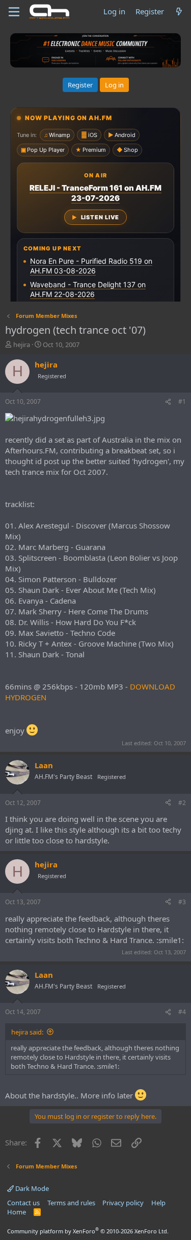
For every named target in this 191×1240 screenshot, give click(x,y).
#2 (182, 802)
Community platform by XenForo (88, 1231)
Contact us (23, 1202)
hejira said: (27, 1032)
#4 (182, 1011)
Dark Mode (31, 1188)
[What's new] (179, 11)
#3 (182, 902)
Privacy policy (123, 1202)
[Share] (168, 402)
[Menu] (14, 12)
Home (16, 1211)
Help (158, 1202)
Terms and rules (71, 1202)
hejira (21, 344)
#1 (182, 401)
